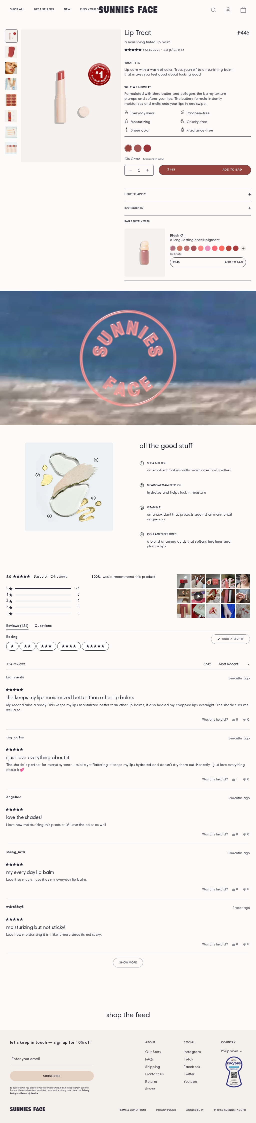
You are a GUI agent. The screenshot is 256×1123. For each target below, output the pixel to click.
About (150, 1042)
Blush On (178, 236)
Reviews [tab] (16, 626)
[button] (142, 50)
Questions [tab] (43, 626)
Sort (208, 664)
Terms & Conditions (132, 1110)
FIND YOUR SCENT (93, 9)
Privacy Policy (166, 1110)
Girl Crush (144, 159)
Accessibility (195, 1110)
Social (189, 1042)
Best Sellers (44, 9)
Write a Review (232, 639)
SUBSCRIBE (52, 1076)
